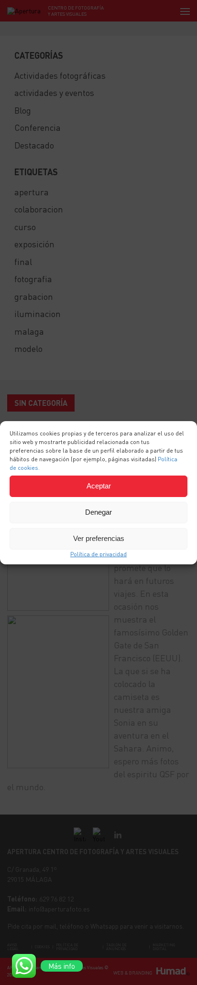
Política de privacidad (98, 554)
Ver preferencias (98, 538)
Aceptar (99, 486)
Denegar (98, 512)
